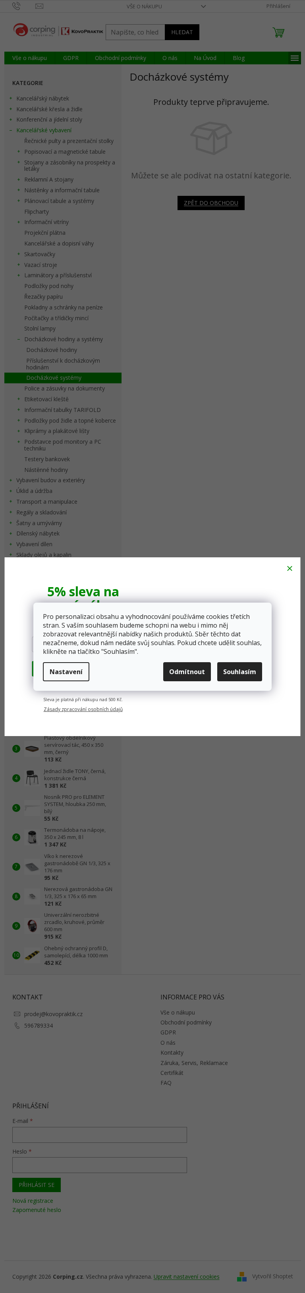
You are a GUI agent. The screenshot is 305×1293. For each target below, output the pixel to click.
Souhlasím (239, 671)
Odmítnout (187, 671)
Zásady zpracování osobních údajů (83, 709)
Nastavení (66, 671)
